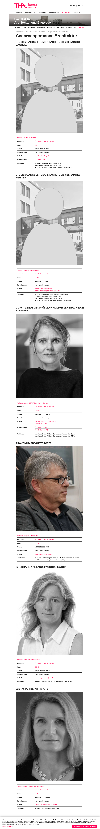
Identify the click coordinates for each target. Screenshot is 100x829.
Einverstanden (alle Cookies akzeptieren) (84, 826)
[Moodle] (74, 5)
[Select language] (79, 5)
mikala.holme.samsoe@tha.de (45, 421)
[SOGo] (71, 5)
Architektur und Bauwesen (44, 141)
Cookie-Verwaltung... (8, 826)
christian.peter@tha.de (43, 554)
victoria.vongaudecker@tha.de (46, 804)
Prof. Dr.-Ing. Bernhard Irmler (27, 137)
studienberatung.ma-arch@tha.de (47, 290)
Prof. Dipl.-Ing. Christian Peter (27, 536)
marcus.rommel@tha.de (43, 288)
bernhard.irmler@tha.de (43, 156)
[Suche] (86, 5)
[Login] (83, 5)
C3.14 (37, 145)
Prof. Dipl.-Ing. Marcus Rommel (28, 270)
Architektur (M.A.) (41, 430)
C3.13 (37, 410)
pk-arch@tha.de (41, 423)
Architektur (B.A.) (41, 159)
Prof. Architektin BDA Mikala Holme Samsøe (33, 403)
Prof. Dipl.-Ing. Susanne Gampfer (28, 659)
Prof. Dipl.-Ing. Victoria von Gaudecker (30, 786)
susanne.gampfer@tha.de (44, 678)
